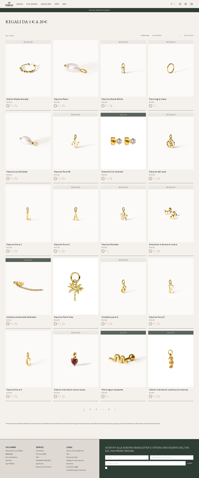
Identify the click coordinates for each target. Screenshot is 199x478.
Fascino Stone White (112, 99)
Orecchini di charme (112, 171)
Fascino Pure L (14, 244)
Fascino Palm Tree (63, 317)
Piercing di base (157, 99)
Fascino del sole (157, 171)
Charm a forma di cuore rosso (69, 389)
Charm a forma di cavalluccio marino (168, 389)
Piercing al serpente (112, 389)
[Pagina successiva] (115, 409)
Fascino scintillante (17, 171)
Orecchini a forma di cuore (163, 244)
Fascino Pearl (61, 99)
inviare (189, 463)
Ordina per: (145, 35)
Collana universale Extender (21, 317)
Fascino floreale (110, 244)
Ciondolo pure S (110, 317)
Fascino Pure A (62, 244)
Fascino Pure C (14, 389)
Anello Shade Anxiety (17, 99)
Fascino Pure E (157, 317)
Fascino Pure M (62, 171)
